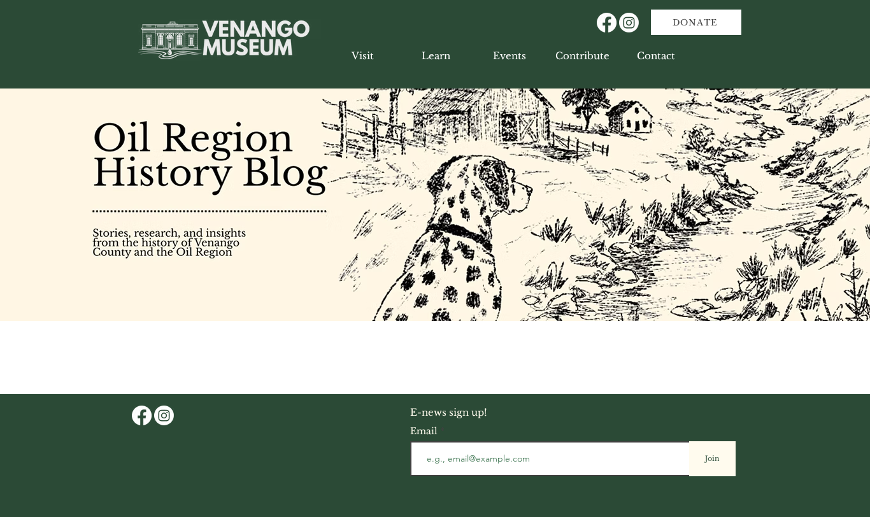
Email (425, 431)
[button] (436, 56)
